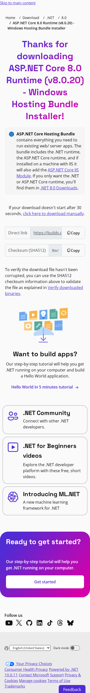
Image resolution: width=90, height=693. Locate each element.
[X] (19, 623)
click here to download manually (53, 213)
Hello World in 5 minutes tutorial (42, 387)
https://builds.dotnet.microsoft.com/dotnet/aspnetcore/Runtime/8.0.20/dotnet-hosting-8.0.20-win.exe (48, 233)
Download (30, 17)
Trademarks (14, 686)
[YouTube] (8, 623)
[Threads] (60, 623)
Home (10, 17)
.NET (50, 17)
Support (57, 674)
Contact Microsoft (34, 674)
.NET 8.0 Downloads (59, 188)
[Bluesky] (70, 623)
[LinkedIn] (39, 623)
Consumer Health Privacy (26, 669)
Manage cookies (32, 680)
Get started (45, 582)
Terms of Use (59, 680)
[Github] (29, 623)
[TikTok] (50, 623)
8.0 (64, 17)
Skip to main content (18, 2)
